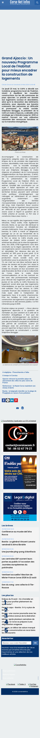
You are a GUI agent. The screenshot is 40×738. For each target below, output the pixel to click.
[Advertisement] (20, 31)
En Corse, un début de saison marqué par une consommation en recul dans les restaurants (18, 630)
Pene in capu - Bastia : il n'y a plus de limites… (18, 608)
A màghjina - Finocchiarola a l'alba (15, 372)
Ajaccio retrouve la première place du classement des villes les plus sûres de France (17, 381)
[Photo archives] (20, 128)
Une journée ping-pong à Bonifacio (19, 551)
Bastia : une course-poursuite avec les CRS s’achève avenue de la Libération (19, 614)
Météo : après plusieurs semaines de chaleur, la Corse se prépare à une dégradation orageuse (18, 622)
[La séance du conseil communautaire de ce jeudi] (20, 336)
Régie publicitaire (9, 671)
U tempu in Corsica (9, 375)
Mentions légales (9, 674)
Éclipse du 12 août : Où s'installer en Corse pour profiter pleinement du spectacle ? (17, 601)
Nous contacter (8, 678)
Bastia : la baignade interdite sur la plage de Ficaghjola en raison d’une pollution (19, 392)
